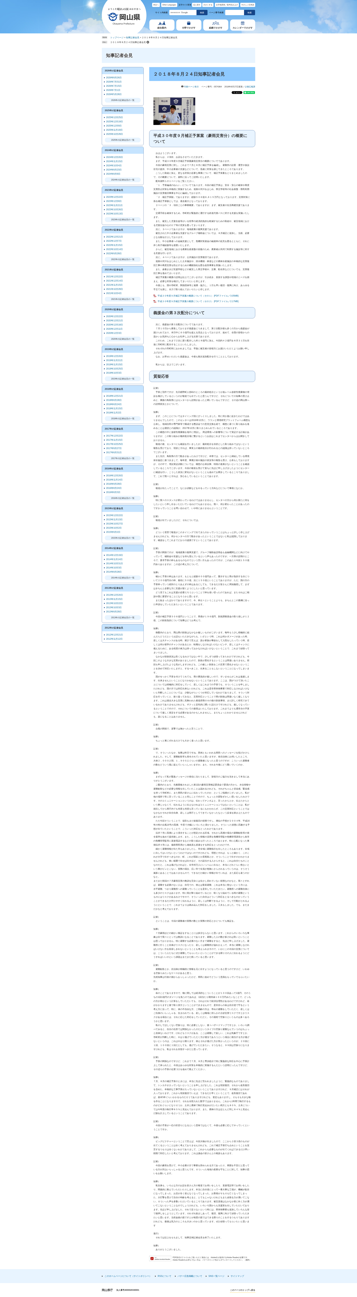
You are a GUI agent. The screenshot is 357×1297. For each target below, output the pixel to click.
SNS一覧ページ (216, 1276)
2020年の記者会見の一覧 (122, 339)
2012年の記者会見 (114, 628)
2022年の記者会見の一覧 (122, 259)
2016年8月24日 (114, 488)
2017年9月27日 (114, 448)
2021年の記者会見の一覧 (122, 299)
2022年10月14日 (114, 249)
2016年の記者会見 (114, 468)
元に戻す (196, 5)
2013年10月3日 (114, 607)
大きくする (207, 5)
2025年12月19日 (114, 121)
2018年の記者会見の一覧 (122, 418)
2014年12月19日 (114, 555)
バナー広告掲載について (190, 1276)
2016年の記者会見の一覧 (122, 498)
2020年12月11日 (114, 329)
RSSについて (164, 1276)
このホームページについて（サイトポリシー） (128, 1276)
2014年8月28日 (114, 572)
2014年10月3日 (114, 567)
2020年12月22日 (114, 316)
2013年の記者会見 (114, 588)
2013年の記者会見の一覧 (122, 617)
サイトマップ (237, 1276)
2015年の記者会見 (114, 508)
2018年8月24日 (114, 404)
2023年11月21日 (114, 205)
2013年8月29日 (114, 611)
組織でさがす (215, 28)
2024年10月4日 (114, 165)
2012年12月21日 (114, 635)
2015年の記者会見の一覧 (122, 538)
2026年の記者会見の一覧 (122, 100)
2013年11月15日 (114, 599)
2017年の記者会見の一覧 (122, 458)
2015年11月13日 (114, 519)
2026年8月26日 (114, 77)
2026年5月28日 (114, 94)
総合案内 (161, 28)
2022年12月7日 (114, 241)
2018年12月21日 (114, 396)
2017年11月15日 (114, 440)
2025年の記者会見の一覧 (122, 140)
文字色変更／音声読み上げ (227, 5)
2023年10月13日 (114, 213)
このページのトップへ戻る (242, 1290)
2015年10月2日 (114, 528)
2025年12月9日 (114, 126)
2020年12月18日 (114, 325)
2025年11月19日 (114, 130)
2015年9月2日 (113, 532)
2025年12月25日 (114, 117)
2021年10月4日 (114, 293)
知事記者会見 (132, 37)
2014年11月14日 (114, 559)
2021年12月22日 (114, 276)
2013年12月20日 (114, 595)
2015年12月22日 (114, 515)
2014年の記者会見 (114, 548)
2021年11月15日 (114, 285)
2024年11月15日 (114, 161)
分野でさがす (189, 28)
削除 (148, 42)
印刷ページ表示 (191, 86)
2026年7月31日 (114, 82)
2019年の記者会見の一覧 (122, 379)
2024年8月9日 (113, 174)
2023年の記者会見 (114, 190)
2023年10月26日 (114, 209)
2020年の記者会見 (114, 309)
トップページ (117, 37)
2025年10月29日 (114, 134)
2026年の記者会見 (114, 70)
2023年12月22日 (114, 197)
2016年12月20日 (114, 475)
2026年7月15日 (114, 86)
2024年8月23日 (114, 170)
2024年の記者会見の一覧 (122, 180)
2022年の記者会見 (114, 230)
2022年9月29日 (114, 253)
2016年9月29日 (114, 484)
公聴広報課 (250, 86)
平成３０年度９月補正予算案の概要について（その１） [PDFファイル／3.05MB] (198, 296)
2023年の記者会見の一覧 (122, 219)
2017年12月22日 (114, 436)
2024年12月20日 (114, 157)
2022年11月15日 (114, 245)
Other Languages (169, 5)
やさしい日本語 (247, 5)
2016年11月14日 (114, 480)
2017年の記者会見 (114, 429)
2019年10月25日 (114, 368)
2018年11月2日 (113, 412)
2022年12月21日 (114, 237)
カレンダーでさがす (243, 28)
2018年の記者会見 (114, 389)
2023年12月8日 (114, 201)
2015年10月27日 (114, 524)
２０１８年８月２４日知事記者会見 (128, 42)
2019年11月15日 (114, 364)
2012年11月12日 (114, 639)
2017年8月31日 (114, 452)
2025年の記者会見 (114, 110)
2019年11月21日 (114, 360)
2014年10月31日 (114, 563)
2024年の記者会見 (114, 150)
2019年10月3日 (114, 373)
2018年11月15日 (114, 408)
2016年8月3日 (113, 492)
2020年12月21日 (114, 320)
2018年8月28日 (114, 400)
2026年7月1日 (113, 90)
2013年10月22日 (114, 603)
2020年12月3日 (114, 333)
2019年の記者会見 (114, 349)
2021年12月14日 (114, 281)
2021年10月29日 (114, 289)
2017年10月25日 (114, 444)
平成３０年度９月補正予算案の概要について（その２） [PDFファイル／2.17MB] (198, 301)
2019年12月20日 (114, 356)
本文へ (156, 5)
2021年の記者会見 (114, 269)
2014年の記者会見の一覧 (122, 577)
